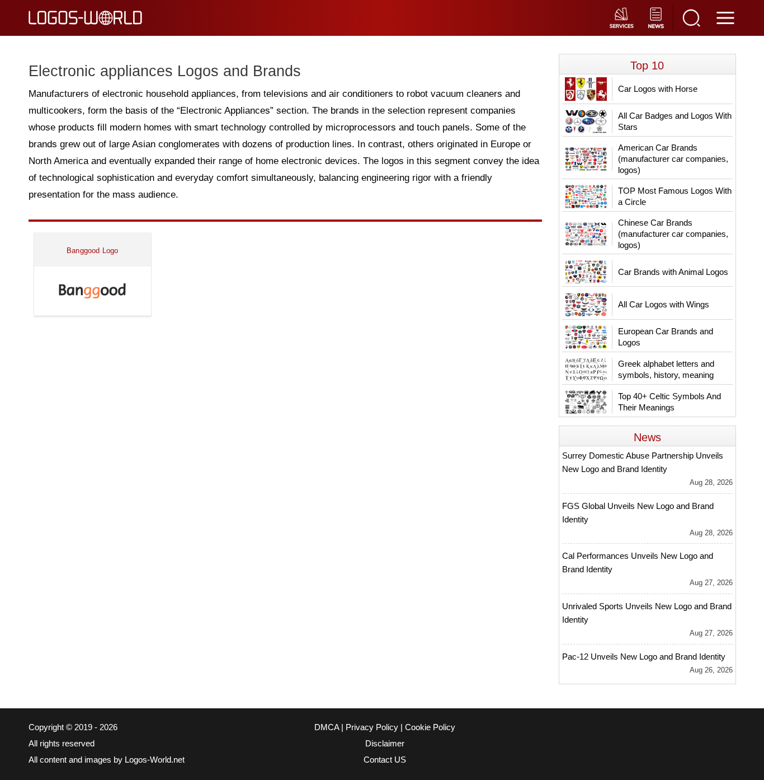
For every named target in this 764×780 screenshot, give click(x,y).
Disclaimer (384, 743)
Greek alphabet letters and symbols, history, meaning (666, 369)
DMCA (326, 727)
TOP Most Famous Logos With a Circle (675, 196)
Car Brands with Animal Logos (673, 272)
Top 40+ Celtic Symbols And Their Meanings (669, 401)
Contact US (385, 759)
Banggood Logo (93, 250)
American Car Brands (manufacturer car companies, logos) (673, 159)
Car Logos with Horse (657, 89)
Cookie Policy (430, 727)
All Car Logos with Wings (663, 304)
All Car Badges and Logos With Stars (675, 121)
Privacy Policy (372, 727)
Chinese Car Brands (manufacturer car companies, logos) (673, 234)
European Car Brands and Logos (665, 336)
